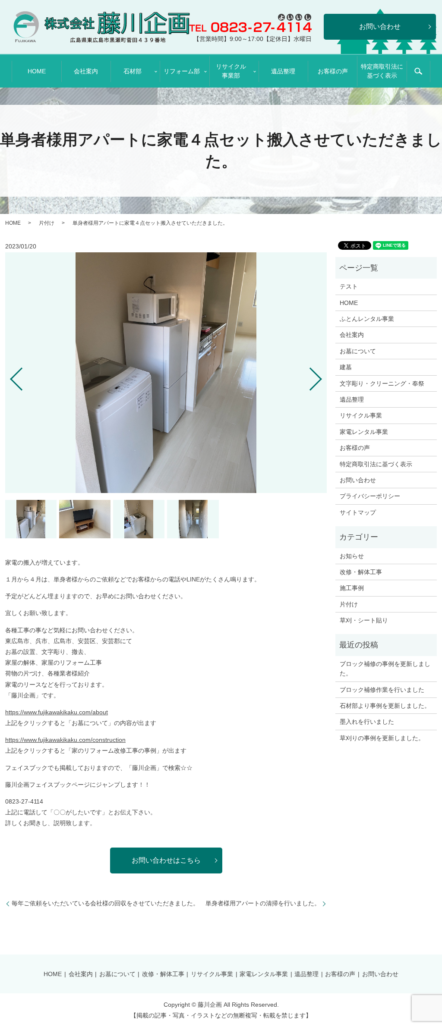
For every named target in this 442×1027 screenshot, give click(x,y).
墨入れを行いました (367, 721)
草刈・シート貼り (364, 620)
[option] (166, 372)
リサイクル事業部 (231, 71)
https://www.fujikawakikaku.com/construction (65, 739)
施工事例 (352, 587)
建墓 (346, 367)
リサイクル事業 (361, 415)
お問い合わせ (358, 480)
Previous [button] (9, 375)
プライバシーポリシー (370, 496)
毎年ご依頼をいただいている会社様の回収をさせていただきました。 (105, 903)
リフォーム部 (182, 71)
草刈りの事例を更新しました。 (382, 738)
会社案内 (86, 71)
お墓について (358, 351)
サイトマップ (358, 512)
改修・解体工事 (361, 571)
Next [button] (323, 375)
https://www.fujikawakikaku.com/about (56, 712)
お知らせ (352, 556)
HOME (37, 71)
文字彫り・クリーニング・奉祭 (382, 383)
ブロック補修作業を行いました (382, 689)
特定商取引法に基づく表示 (382, 71)
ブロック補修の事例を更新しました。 (385, 668)
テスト (349, 286)
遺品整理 (283, 71)
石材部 (132, 71)
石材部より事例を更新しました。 (385, 705)
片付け (46, 223)
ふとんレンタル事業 (367, 318)
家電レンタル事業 (364, 431)
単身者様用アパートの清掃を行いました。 (262, 903)
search (418, 71)
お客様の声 (333, 71)
